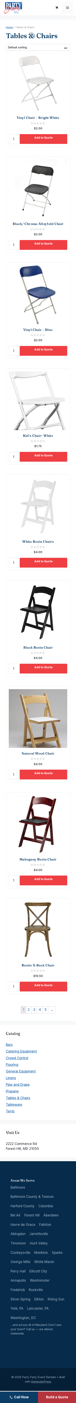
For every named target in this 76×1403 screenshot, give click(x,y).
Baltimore (18, 1187)
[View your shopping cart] (56, 8)
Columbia (45, 1206)
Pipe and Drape (18, 1085)
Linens (11, 1078)
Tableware (14, 1105)
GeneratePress (41, 1381)
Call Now (21, 1397)
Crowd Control (17, 1058)
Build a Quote (57, 1397)
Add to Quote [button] (43, 137)
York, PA (17, 1308)
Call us (30, 1329)
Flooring (12, 1065)
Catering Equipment (21, 1051)
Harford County (22, 1206)
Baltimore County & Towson (32, 1197)
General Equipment (21, 1071)
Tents (10, 1111)
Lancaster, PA (38, 1308)
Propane (12, 1091)
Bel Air (15, 1215)
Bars (9, 1045)
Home (9, 27)
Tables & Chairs (18, 1098)
